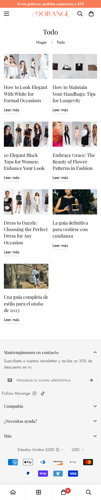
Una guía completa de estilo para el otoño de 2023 (26, 303)
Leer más (11, 110)
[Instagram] (34, 393)
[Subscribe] (91, 380)
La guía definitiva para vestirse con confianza (70, 229)
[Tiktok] (43, 393)
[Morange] (50, 14)
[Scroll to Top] (91, 472)
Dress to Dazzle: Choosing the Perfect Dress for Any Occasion (26, 233)
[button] (91, 14)
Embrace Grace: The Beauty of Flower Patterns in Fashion (74, 161)
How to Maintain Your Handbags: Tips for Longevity (74, 93)
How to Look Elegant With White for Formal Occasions (25, 93)
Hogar (41, 42)
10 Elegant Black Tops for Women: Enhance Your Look (24, 161)
